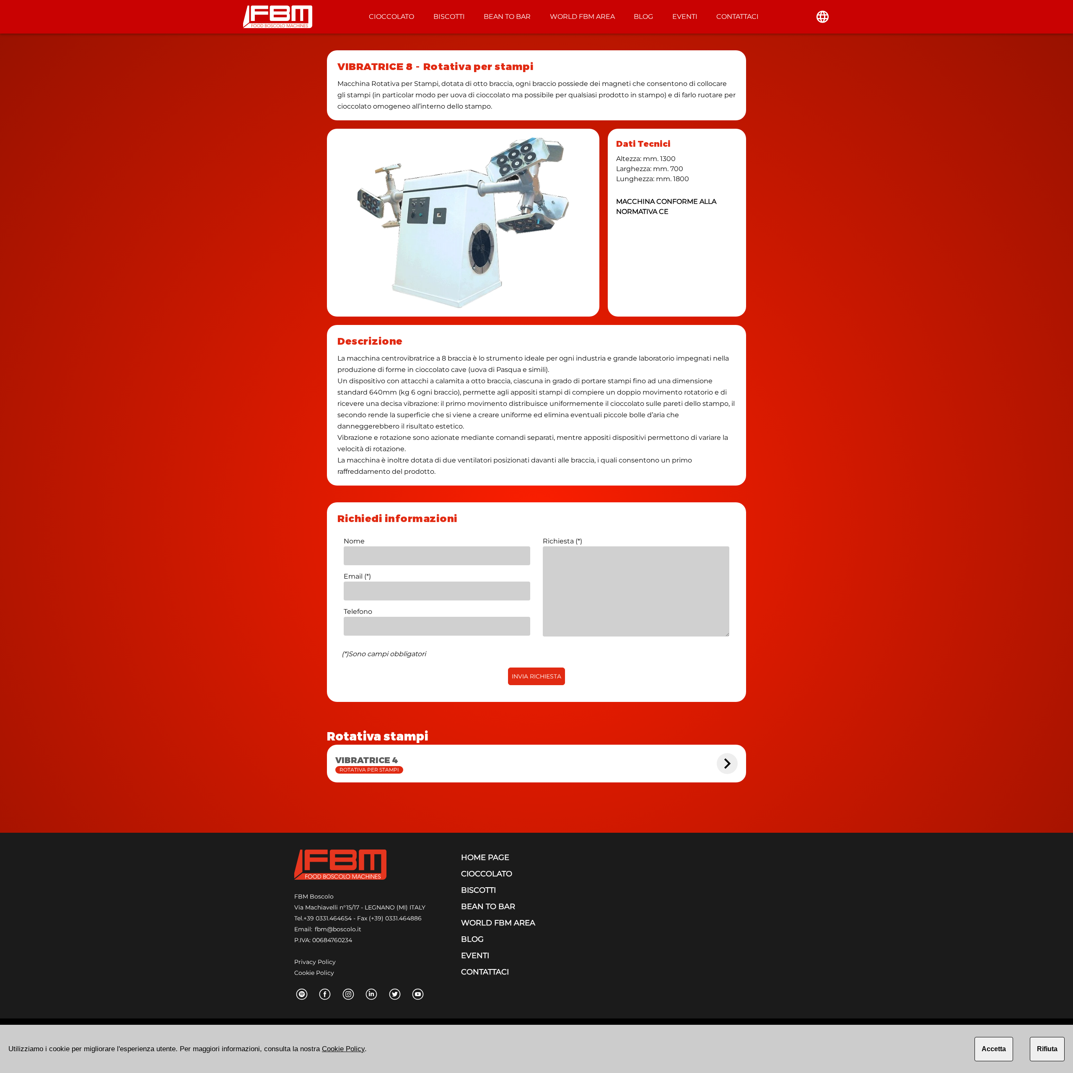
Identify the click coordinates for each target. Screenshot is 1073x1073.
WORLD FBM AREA (582, 17)
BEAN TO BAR (507, 17)
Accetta (994, 1048)
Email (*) (357, 576)
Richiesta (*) (562, 541)
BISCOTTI (449, 17)
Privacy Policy (315, 962)
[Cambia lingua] (822, 17)
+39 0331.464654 (327, 918)
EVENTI (684, 17)
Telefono (358, 612)
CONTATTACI (737, 17)
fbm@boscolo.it (338, 929)
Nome (354, 541)
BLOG (643, 17)
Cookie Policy (314, 973)
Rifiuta (1047, 1048)
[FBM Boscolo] (340, 866)
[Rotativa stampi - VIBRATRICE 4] (727, 763)
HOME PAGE (485, 857)
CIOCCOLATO (391, 17)
